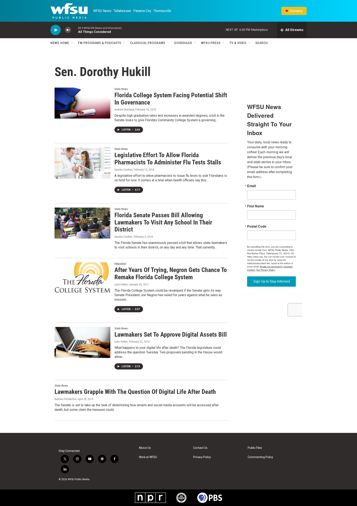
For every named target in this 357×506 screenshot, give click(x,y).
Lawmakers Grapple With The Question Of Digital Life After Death (135, 391)
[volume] (67, 30)
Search (261, 43)
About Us (145, 447)
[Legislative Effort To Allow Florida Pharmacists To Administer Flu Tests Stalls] (82, 162)
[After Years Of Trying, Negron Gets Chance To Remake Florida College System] (82, 277)
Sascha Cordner (123, 169)
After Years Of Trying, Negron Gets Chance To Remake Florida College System (170, 273)
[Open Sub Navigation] (72, 43)
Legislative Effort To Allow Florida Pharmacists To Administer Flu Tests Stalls (167, 158)
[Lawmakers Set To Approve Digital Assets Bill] (82, 342)
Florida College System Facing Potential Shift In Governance (170, 98)
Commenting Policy (260, 457)
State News (121, 89)
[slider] (74, 30)
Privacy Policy (202, 457)
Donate (296, 11)
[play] (55, 30)
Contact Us (200, 447)
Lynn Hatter (121, 284)
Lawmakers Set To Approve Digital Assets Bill (170, 334)
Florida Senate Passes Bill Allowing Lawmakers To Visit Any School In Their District (163, 222)
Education (120, 263)
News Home (59, 43)
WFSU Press (211, 43)
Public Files (255, 447)
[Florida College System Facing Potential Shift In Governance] (82, 103)
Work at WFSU (148, 457)
